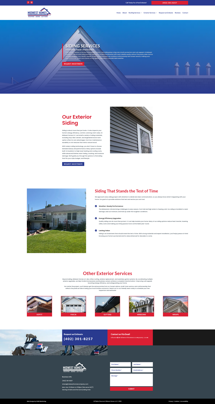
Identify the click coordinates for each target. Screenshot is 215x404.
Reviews (178, 13)
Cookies (176, 401)
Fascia (73, 315)
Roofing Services (134, 13)
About (124, 13)
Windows (141, 315)
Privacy (171, 401)
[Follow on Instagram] (31, 2)
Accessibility (184, 401)
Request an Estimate (166, 13)
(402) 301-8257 (170, 3)
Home (119, 13)
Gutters (107, 315)
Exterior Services (149, 13)
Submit (131, 389)
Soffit (39, 315)
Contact (185, 13)
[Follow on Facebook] (28, 2)
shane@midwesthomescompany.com (130, 337)
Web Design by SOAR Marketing (36, 401)
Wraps (176, 315)
